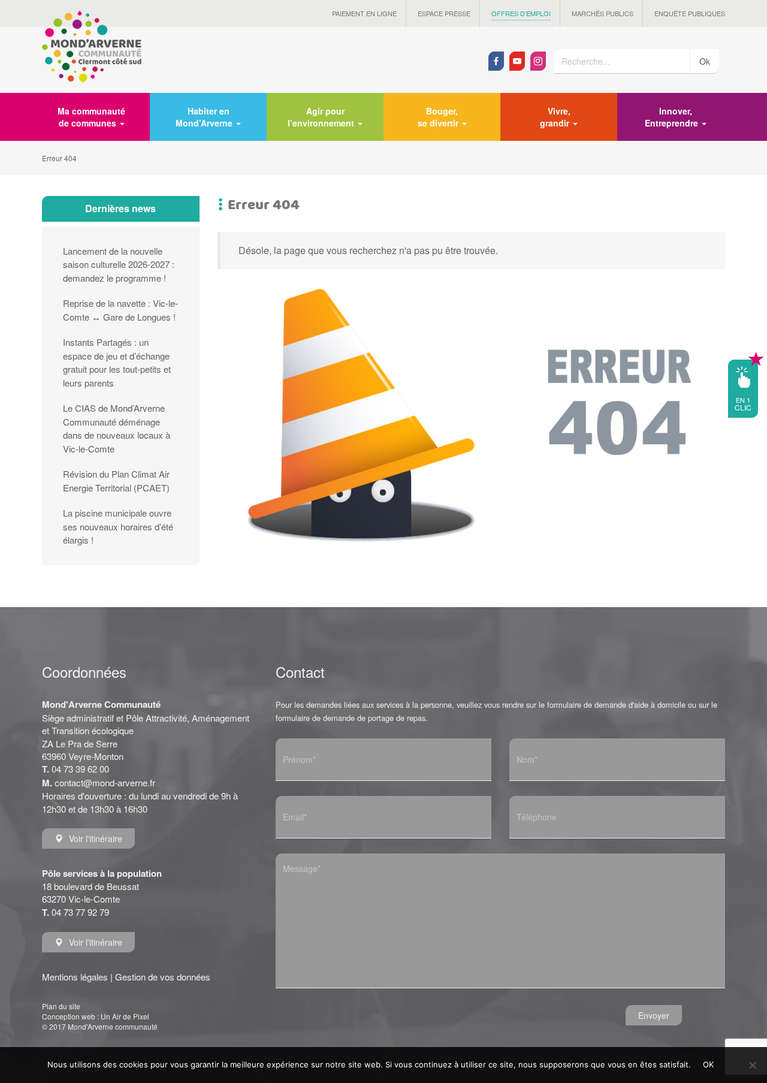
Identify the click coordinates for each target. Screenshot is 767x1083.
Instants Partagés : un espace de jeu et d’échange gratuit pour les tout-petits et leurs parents (117, 362)
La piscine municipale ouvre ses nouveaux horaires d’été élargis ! (118, 526)
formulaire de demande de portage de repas (350, 717)
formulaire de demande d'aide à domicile (616, 704)
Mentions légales (75, 976)
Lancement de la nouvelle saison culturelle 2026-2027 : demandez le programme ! (118, 264)
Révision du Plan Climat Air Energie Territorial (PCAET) (116, 480)
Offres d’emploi (521, 13)
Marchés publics (602, 13)
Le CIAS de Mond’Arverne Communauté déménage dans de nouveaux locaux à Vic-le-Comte (116, 428)
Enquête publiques (689, 13)
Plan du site (61, 1006)
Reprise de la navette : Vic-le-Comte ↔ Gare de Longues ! (120, 310)
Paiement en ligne (364, 13)
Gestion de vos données (162, 976)
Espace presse (444, 13)
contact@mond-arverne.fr (105, 782)
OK (708, 1064)
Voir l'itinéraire (95, 838)
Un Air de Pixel (125, 1016)
